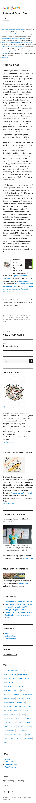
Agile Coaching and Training (13, 781)
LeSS (23, 714)
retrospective (17, 319)
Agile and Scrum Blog (15, 13)
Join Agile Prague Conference (16, 610)
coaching (28, 698)
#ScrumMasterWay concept (21, 493)
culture (18, 706)
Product (26, 722)
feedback (7, 710)
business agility (26, 694)
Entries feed (9, 762)
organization (8, 722)
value (6, 742)
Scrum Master (21, 730)
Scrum (28, 726)
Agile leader (22, 674)
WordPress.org (10, 767)
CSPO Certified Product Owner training (13, 38)
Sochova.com (24, 281)
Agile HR (12, 674)
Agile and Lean (10, 636)
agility (23, 690)
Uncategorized (10, 639)
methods (19, 718)
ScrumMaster (26, 319)
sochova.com (28, 558)
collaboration (9, 702)
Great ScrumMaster (20, 710)
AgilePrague (8, 682)
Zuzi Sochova (10, 315)
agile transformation (11, 690)
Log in (7, 759)
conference (20, 702)
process (18, 722)
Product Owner (7, 319)
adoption (24, 670)
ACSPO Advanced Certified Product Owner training (17, 42)
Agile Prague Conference (13, 686)
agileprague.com (25, 583)
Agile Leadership (10, 678)
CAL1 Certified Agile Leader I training (13, 46)
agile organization (25, 678)
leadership (15, 714)
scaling (20, 726)
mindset (28, 718)
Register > (5, 57)
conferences (8, 706)
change (20, 698)
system (21, 734)
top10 (6, 738)
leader (6, 714)
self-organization (10, 734)
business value (9, 698)
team (4, 321)
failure (26, 317)
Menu (6, 19)
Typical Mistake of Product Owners (18, 612)
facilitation (27, 706)
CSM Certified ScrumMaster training (13, 29)
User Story (28, 738)
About (7, 633)
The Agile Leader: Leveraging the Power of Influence (18, 289)
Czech (5, 785)
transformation (16, 738)
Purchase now (8, 442)
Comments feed (11, 764)
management (9, 718)
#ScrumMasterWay (14, 317)
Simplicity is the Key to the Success (18, 602)
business (15, 694)
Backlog (7, 694)
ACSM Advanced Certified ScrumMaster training (16, 34)
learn (29, 317)
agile (21, 317)
